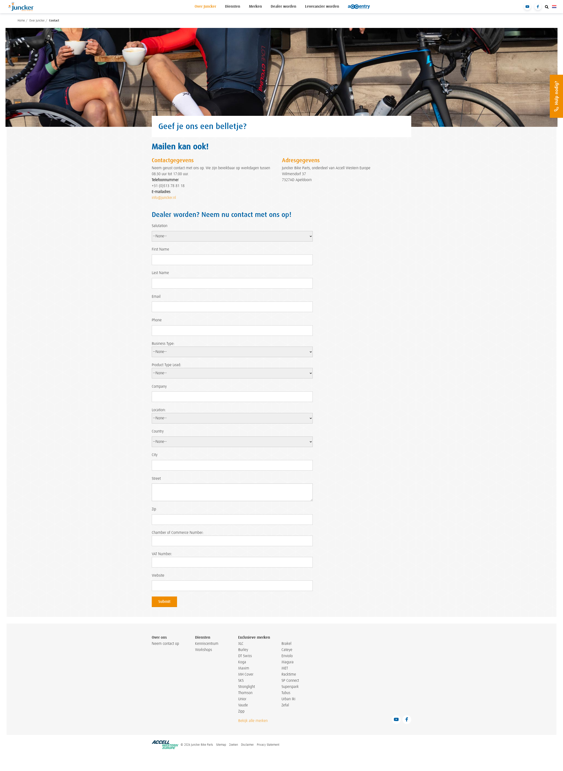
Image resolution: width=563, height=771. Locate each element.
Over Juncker (205, 6)
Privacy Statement (268, 744)
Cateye (287, 649)
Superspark (290, 686)
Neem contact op (165, 643)
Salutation (159, 226)
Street (156, 478)
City (154, 455)
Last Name (160, 273)
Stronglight (246, 686)
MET (285, 668)
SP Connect (290, 680)
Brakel (286, 643)
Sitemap (221, 744)
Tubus (286, 693)
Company (159, 386)
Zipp (241, 711)
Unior (242, 699)
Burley (243, 649)
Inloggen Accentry (359, 6)
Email (156, 297)
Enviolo (287, 656)
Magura (288, 662)
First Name (160, 249)
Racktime (289, 674)
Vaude (243, 705)
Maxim (243, 668)
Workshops (203, 649)
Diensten (232, 6)
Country (158, 431)
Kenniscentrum (205, 643)
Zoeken (233, 744)
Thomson (245, 693)
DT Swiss (245, 656)
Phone (157, 320)
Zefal (285, 705)
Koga (242, 662)
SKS (241, 680)
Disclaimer (247, 744)
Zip (154, 509)
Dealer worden (283, 6)
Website (158, 575)
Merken (255, 6)
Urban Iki (288, 699)
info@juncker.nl (164, 198)
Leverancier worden (322, 6)
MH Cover (245, 674)
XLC (240, 643)
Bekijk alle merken (253, 720)
